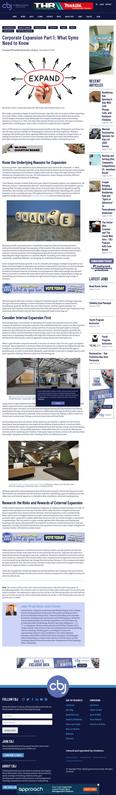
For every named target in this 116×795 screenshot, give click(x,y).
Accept (58, 403)
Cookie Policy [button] (42, 397)
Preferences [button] (41, 399)
